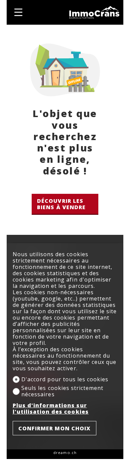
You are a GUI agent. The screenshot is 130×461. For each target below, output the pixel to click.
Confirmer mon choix (54, 428)
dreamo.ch (64, 452)
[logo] (94, 12)
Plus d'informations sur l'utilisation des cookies (51, 408)
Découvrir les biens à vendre (61, 204)
